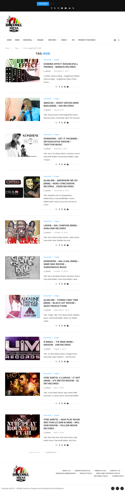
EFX (73, 40)
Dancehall (27, 40)
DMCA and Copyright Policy (108, 473)
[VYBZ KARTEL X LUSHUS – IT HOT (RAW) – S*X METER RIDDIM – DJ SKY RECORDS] (22, 384)
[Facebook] (51, 8)
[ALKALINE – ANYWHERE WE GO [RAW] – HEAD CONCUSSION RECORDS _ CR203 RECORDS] (22, 187)
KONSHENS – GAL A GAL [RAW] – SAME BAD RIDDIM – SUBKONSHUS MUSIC (61, 264)
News (17, 40)
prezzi (48, 71)
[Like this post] (56, 87)
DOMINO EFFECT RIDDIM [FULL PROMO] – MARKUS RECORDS (61, 65)
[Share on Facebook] (59, 87)
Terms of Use (100, 470)
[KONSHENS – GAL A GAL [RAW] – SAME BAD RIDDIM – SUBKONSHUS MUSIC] (22, 267)
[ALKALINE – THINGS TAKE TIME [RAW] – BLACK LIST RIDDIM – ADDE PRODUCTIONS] (22, 306)
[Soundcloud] (69, 8)
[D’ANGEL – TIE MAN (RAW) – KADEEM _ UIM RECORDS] (22, 348)
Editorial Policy (101, 476)
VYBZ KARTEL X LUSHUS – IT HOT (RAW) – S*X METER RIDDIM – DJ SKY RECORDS (62, 380)
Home (9, 40)
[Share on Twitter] (62, 87)
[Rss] (73, 8)
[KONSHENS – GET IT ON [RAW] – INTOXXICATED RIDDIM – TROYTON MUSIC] (22, 145)
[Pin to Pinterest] (65, 87)
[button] (51, 4)
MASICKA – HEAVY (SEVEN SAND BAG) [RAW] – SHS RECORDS (61, 104)
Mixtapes (52, 40)
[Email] (65, 8)
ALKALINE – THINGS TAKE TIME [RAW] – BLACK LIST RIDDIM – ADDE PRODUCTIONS (61, 302)
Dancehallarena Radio (66, 473)
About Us (66, 470)
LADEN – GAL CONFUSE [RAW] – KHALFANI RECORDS (61, 227)
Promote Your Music (87, 40)
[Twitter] (55, 8)
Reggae (40, 40)
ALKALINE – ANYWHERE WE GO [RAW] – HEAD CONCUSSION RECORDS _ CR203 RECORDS (61, 183)
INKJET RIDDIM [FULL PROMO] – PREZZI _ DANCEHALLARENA (59, 4)
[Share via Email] (67, 87)
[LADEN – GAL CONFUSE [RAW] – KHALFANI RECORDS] (22, 232)
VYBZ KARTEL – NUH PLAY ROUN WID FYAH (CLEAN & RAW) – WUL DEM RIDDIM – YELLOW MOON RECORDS (62, 424)
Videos (64, 40)
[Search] (118, 40)
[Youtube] (62, 8)
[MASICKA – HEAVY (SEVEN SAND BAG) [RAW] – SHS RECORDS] (22, 109)
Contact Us (115, 470)
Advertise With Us (82, 470)
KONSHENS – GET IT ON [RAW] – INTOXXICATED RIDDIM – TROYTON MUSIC (61, 141)
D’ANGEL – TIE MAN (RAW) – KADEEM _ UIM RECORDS (59, 343)
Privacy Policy (86, 473)
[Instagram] (58, 8)
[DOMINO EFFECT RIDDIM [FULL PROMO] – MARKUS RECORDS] (22, 70)
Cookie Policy (118, 476)
